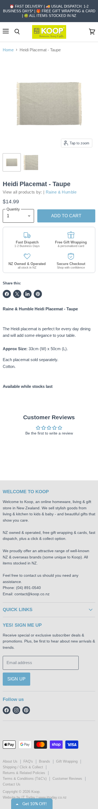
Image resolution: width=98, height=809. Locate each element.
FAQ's (28, 761)
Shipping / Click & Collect (23, 767)
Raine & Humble (61, 192)
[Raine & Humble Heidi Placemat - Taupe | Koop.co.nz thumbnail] (11, 162)
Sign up (16, 679)
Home (8, 49)
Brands (44, 761)
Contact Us (11, 784)
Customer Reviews (67, 779)
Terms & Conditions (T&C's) (25, 779)
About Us (10, 761)
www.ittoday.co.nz (52, 797)
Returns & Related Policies (24, 773)
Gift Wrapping (67, 761)
